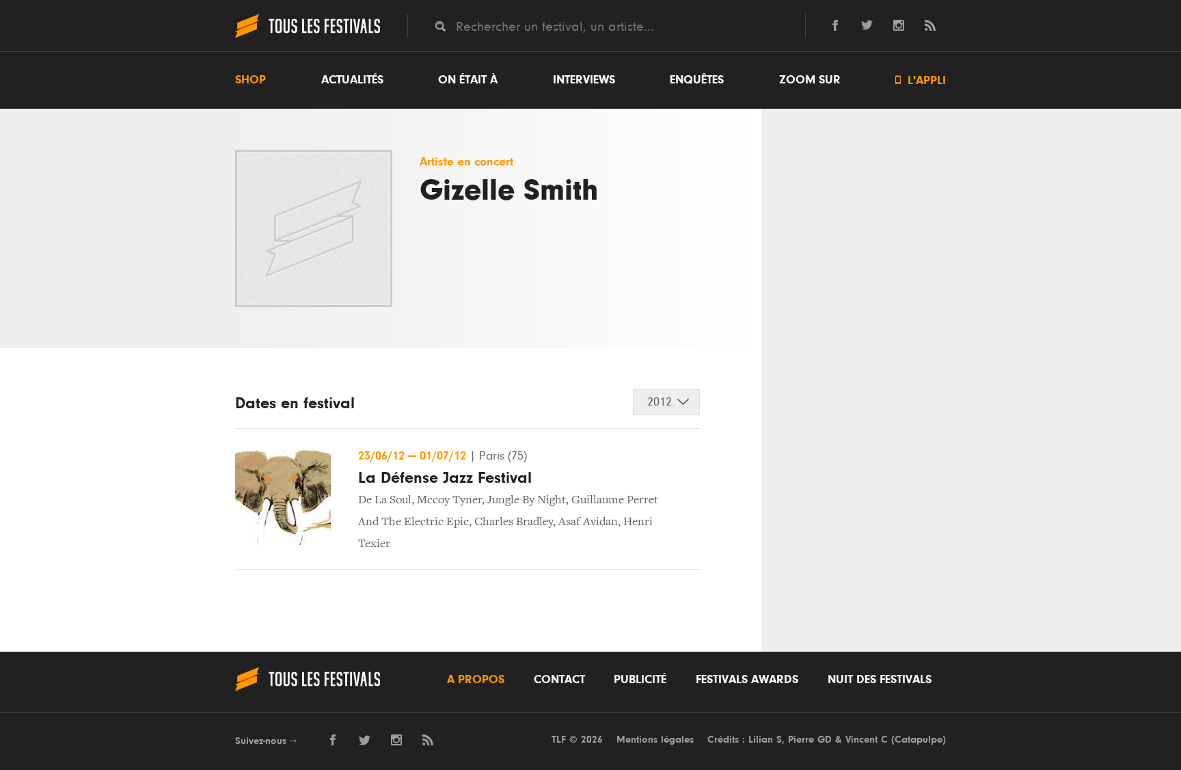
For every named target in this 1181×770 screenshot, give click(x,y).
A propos (475, 680)
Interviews (584, 80)
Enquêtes (697, 80)
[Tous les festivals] (307, 36)
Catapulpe (918, 739)
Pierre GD (810, 739)
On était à (468, 80)
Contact (559, 680)
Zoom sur (810, 80)
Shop (250, 80)
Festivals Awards (747, 680)
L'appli (920, 80)
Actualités (352, 80)
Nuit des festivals (880, 680)
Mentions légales (655, 739)
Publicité (640, 680)
